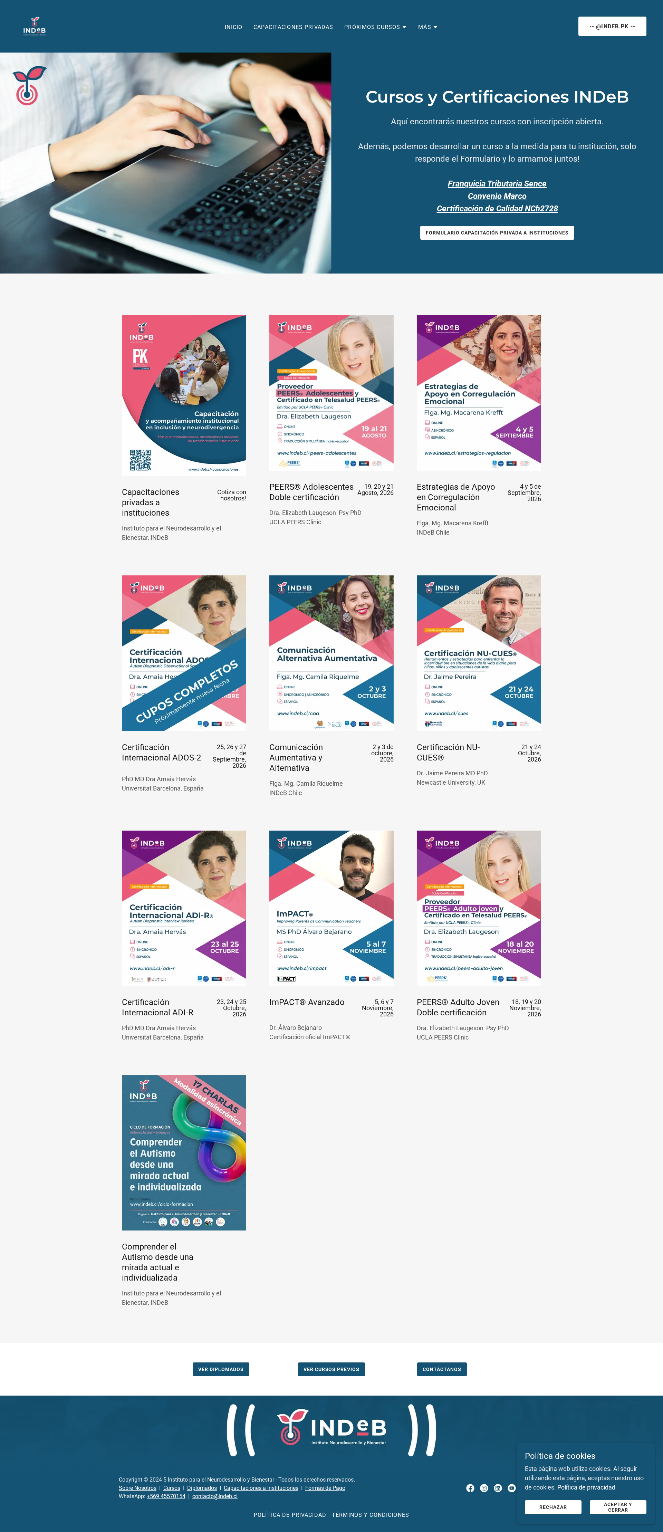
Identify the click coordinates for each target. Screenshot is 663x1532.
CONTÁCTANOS (442, 1369)
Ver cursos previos (332, 1369)
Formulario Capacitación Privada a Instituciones (497, 233)
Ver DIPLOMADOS (221, 1369)
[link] (34, 25)
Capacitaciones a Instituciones (261, 1488)
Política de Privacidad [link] (290, 1515)
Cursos (171, 1488)
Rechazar (553, 1507)
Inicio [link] (233, 27)
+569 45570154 (166, 1496)
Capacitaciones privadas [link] (293, 27)
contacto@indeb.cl (215, 1496)
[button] (375, 27)
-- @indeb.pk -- (612, 26)
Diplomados (202, 1488)
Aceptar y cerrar (618, 1507)
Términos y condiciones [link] (370, 1515)
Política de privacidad (586, 1487)
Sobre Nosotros (137, 1488)
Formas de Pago (325, 1488)
